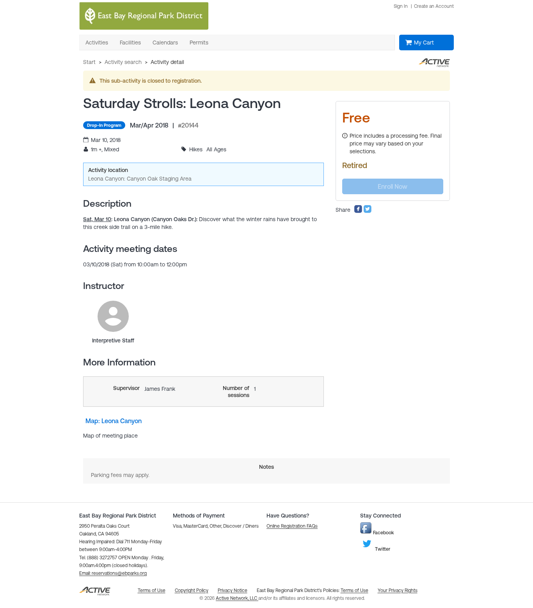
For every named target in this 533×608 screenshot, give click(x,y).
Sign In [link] (401, 6)
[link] (113, 316)
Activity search (123, 62)
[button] (113, 573)
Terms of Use (354, 590)
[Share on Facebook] (358, 211)
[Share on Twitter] (367, 211)
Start (89, 62)
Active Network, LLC (237, 598)
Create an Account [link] (434, 6)
